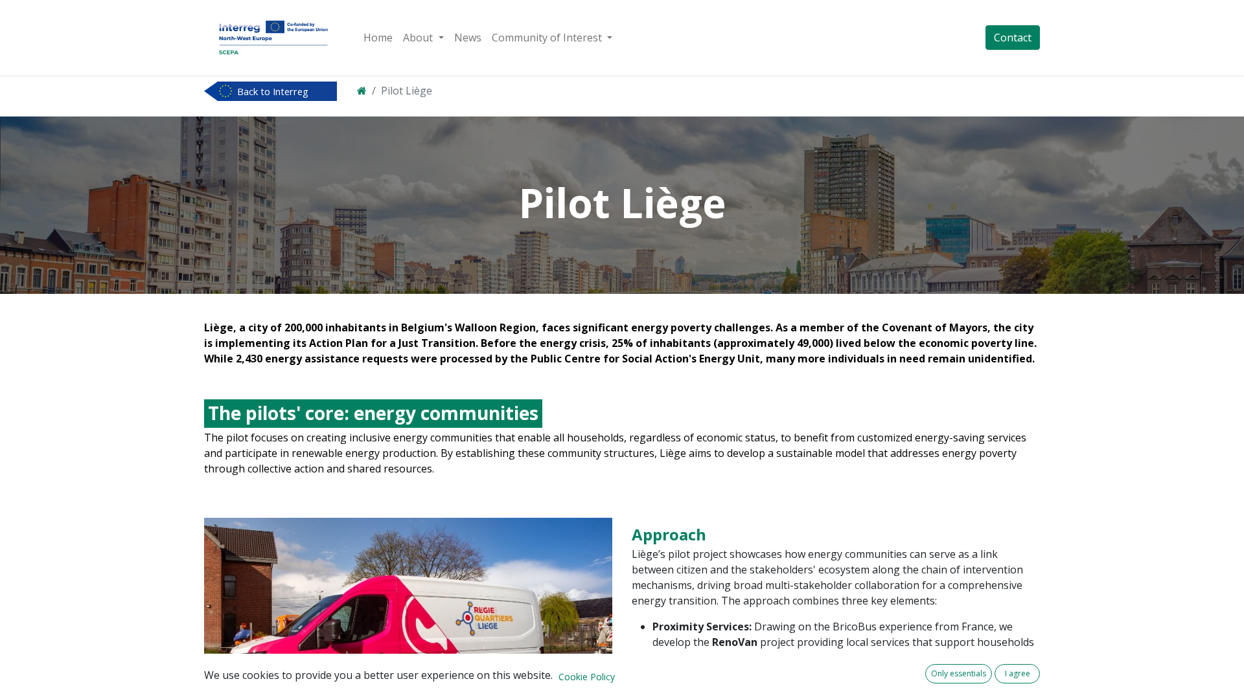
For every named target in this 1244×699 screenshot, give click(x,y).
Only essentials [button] (958, 673)
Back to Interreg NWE (272, 92)
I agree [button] (1017, 673)
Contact (1012, 37)
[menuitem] (378, 37)
